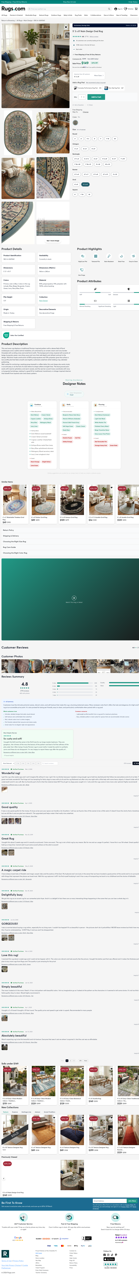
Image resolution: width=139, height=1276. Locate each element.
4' (81, 139)
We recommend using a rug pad (96, 82)
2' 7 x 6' (77, 174)
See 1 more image (53, 241)
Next (85, 1061)
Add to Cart (96, 97)
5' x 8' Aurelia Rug (95, 1098)
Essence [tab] (15, 1112)
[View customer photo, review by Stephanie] (131, 666)
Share (91, 105)
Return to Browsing (8, 20)
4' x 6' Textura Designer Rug (41, 1147)
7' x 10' (123, 159)
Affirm (37, 1263)
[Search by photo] (29, 9)
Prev (62, 1061)
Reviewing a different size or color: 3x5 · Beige (15, 785)
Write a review (94, 36)
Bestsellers (39, 1265)
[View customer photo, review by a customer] (22, 666)
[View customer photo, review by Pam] (76, 666)
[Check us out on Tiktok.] (112, 1255)
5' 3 (88, 139)
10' (115, 139)
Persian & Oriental (16, 15)
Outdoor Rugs (56, 15)
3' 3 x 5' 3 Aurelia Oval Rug (98, 517)
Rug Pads (78, 15)
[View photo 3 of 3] (18, 821)
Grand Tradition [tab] (49, 1112)
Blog (37, 1255)
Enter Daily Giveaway (42, 1270)
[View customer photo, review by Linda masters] (8, 666)
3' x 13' (115, 174)
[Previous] (4, 504)
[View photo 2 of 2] (11, 853)
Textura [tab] (5, 1112)
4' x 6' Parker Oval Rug (39, 517)
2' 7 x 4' (77, 159)
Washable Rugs (30, 15)
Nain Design (28, 20)
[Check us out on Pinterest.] (116, 1255)
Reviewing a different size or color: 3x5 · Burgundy (17, 879)
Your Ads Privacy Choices (11, 1265)
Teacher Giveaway (41, 1272)
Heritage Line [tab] (26, 1112)
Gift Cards (39, 1253)
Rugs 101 (72, 1260)
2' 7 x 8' (96, 174)
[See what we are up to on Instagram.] (108, 1255)
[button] (66, 27)
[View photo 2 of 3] (11, 821)
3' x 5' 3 (86, 159)
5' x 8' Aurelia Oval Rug (125, 517)
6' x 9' (114, 159)
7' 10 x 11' (88, 164)
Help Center (73, 1258)
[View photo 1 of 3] (5, 821)
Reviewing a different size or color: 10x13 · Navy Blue (17, 933)
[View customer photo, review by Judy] (49, 666)
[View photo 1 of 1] (5, 790)
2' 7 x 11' (105, 174)
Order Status (133, 2)
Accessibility (73, 1265)
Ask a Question (79, 105)
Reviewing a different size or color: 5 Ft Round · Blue (17, 848)
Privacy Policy (129, 1205)
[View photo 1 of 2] (5, 853)
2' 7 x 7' (86, 174)
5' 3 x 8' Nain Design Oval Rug (13, 1192)
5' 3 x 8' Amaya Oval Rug (68, 517)
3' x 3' (76, 149)
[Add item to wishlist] (25, 487)
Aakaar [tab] (37, 1112)
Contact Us (73, 1251)
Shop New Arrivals (69, 2)
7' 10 (107, 139)
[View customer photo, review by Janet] (117, 666)
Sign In (120, 9)
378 (80, 1061)
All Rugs (4, 15)
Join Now (132, 1201)
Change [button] (85, 112)
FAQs (71, 1255)
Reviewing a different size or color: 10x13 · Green (16, 964)
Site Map (38, 1260)
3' (75, 139)
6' (94, 139)
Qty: (75, 97)
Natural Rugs (43, 15)
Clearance (133, 15)
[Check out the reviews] (111, 1265)
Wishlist (130, 9)
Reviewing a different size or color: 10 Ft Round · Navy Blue (19, 816)
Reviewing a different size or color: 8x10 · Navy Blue (19, 752)
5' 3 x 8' (104, 159)
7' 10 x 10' (77, 164)
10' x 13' (107, 164)
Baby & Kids (68, 15)
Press (71, 1268)
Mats (86, 15)
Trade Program (40, 1268)
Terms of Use (7, 1261)
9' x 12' (98, 164)
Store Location (40, 1258)
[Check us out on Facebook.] (105, 1255)
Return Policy (73, 1263)
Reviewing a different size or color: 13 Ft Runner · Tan (17, 996)
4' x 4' (85, 149)
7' (100, 139)
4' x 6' (95, 159)
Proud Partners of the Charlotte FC (46, 1251)
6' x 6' (93, 149)
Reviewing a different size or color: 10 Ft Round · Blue (18, 1013)
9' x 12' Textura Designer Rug (99, 1147)
